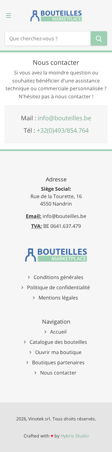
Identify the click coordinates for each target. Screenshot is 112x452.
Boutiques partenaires (58, 362)
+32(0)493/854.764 (63, 130)
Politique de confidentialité (58, 287)
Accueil (58, 331)
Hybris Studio (75, 436)
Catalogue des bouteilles (58, 342)
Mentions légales (58, 297)
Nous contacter (58, 372)
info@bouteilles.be (64, 118)
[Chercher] (99, 38)
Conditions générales (58, 277)
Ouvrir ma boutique (58, 352)
